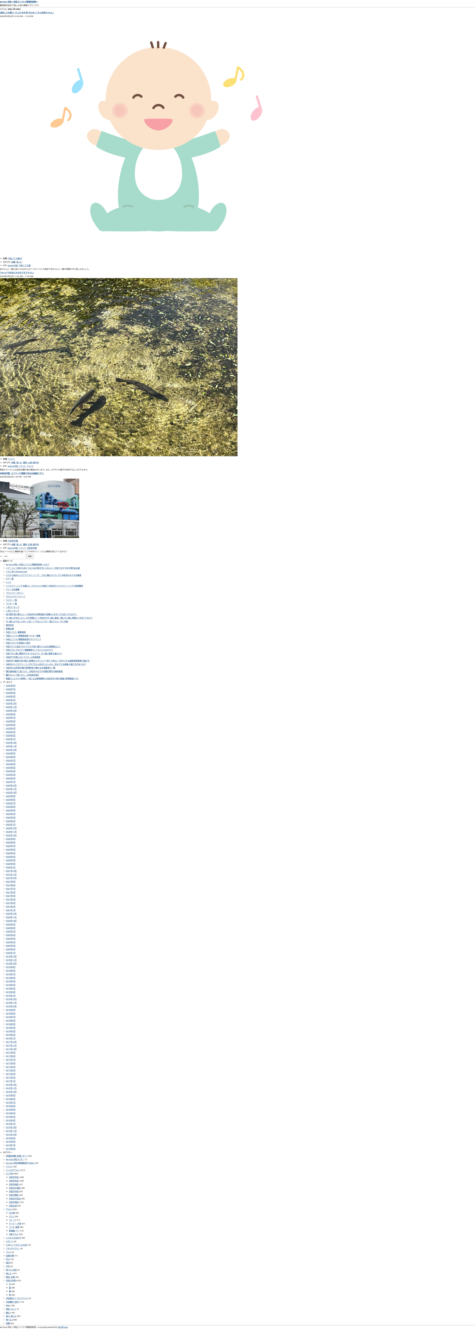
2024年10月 (11, 749)
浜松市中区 (14, 1177)
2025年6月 (10, 721)
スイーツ (12, 1220)
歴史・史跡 (10, 1277)
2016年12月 (11, 1084)
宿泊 (8, 1262)
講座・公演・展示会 (31, 462)
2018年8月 (10, 1013)
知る (8, 1305)
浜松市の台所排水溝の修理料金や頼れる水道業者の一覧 (30, 667)
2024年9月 (10, 753)
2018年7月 (10, 1016)
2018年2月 (10, 1034)
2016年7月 (10, 1102)
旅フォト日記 (11, 1269)
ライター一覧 (11, 600)
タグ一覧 (10, 578)
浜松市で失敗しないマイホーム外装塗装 (23, 657)
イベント (22, 466)
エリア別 (9, 1173)
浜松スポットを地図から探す (18, 642)
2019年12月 (11, 956)
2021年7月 (10, 888)
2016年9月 (10, 1095)
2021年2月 (10, 906)
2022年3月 (10, 860)
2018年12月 (11, 999)
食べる (9, 1319)
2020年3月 (10, 945)
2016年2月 (10, 1120)
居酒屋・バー (14, 1230)
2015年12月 (11, 1127)
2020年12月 (11, 913)
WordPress (63, 1327)
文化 (8, 1266)
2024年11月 (11, 746)
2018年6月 (10, 1020)
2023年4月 (10, 813)
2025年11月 (11, 707)
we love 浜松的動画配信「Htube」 (20, 1162)
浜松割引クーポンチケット (17, 1298)
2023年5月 (10, 810)
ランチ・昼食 (14, 1227)
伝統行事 (10, 1255)
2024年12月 (11, 742)
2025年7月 (10, 717)
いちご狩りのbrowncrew (16, 571)
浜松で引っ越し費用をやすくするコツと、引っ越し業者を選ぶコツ (34, 653)
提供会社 (10, 625)
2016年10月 (11, 1091)
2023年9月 (10, 796)
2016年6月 (10, 1105)
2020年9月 (10, 924)
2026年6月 (10, 692)
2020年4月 (10, 942)
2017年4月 (10, 1070)
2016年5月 (10, 1109)
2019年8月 (10, 970)
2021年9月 (10, 881)
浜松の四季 (11, 1280)
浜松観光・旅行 (12, 1301)
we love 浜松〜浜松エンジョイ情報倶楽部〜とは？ (27, 564)
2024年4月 (10, 771)
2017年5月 (10, 1066)
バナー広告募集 (13, 589)
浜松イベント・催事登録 (16, 632)
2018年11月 (11, 1002)
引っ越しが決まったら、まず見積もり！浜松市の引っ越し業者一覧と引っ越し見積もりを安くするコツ (49, 617)
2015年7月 (10, 1145)
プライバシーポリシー (15, 593)
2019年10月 (11, 963)
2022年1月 (10, 867)
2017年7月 (10, 1059)
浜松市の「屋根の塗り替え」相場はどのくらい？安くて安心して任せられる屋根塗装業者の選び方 (48, 660)
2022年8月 (10, 842)
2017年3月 (10, 1073)
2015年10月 (11, 1134)
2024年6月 (10, 764)
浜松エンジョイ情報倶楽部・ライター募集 (23, 635)
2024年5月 (10, 767)
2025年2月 (10, 735)
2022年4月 (10, 856)
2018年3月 (10, 1031)
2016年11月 (11, 1088)
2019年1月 (10, 995)
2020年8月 (10, 927)
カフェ (11, 1216)
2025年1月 (10, 739)
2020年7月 (10, 931)
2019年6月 (10, 977)
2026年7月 (10, 689)
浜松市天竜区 (15, 1187)
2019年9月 (10, 967)
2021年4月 (10, 899)
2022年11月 (11, 831)
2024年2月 (10, 778)
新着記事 (10, 628)
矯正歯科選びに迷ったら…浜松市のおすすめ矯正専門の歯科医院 (34, 671)
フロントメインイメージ (15, 596)
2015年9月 (10, 1138)
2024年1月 (10, 781)
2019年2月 (10, 992)
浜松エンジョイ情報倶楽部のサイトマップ (23, 639)
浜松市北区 (14, 1180)
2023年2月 (10, 821)
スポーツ (9, 1241)
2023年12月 (11, 785)
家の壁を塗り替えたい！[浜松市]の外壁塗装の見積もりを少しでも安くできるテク (42, 614)
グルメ (9, 1209)
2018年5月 (10, 1024)
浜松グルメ (14, 1234)
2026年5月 (10, 696)
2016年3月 (10, 1116)
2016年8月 (10, 1098)
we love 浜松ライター (15, 1159)
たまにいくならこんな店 (16, 1244)
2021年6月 (10, 892)
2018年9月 (10, 1009)
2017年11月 (11, 1045)
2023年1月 (10, 824)
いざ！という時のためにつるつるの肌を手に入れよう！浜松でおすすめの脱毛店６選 (43, 568)
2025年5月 (10, 724)
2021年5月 (10, 895)
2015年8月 (10, 1141)
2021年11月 (11, 874)
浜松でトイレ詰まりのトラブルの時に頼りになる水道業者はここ (33, 646)
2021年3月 (10, 902)
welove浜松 (13, 265)
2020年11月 (11, 917)
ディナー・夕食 (15, 1223)
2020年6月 (10, 935)
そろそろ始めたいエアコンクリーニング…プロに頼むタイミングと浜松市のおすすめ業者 (43, 575)
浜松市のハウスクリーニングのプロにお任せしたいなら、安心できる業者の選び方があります (46, 664)
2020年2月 (10, 949)
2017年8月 (10, 1056)
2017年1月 (10, 1081)
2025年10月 (11, 710)
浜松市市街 (14, 1191)
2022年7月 (10, 845)
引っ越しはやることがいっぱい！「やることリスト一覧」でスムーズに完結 (37, 621)
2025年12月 (11, 703)
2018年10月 (11, 1006)
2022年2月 (10, 863)
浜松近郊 (13, 1205)
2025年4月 (10, 728)
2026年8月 (10, 685)
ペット (8, 1252)
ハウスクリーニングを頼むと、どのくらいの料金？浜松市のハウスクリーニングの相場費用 (44, 585)
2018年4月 (10, 1027)
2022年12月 (11, 828)
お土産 (12, 1212)
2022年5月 (10, 853)
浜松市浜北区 (15, 1198)
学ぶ (8, 1259)
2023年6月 (10, 806)
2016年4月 (10, 1113)
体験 (13, 262)
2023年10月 (11, 792)
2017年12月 (11, 1041)
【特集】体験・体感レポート (17, 1155)
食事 (8, 1323)
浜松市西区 (14, 1202)
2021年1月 (10, 910)
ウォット (30, 466)
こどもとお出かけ (13, 1237)
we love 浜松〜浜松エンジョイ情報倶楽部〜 (19, 1)
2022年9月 (10, 838)
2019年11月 (11, 959)
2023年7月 (10, 803)
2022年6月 (10, 849)
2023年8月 (10, 799)
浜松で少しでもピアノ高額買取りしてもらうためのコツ (29, 649)
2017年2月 (10, 1077)
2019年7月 (10, 974)
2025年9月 (10, 714)
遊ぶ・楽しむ (11, 1316)
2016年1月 (10, 1123)
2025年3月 (10, 731)
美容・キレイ (11, 1309)
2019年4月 (10, 984)
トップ (8, 582)
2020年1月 (10, 952)
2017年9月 (10, 1052)
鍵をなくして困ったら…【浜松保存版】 (22, 674)
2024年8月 (10, 756)
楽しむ (19, 262)
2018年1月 (10, 1038)
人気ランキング (12, 607)
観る (8, 1312)
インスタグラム (12, 1170)
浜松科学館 (32, 548)
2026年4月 (10, 699)
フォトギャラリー (13, 1248)
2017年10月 (11, 1049)
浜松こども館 (25, 265)
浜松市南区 (14, 1184)
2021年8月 (10, 885)
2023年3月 (10, 817)
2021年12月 (11, 870)
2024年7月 (10, 760)
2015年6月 (10, 1148)
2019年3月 (10, 988)
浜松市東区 (14, 1195)
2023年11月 (11, 788)
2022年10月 (11, 835)
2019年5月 (10, 981)
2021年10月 (11, 877)
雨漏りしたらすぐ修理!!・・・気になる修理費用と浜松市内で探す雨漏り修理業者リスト (42, 678)
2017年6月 (10, 1063)
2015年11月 (11, 1130)
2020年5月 (10, 938)
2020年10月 (11, 920)
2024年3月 (10, 774)
